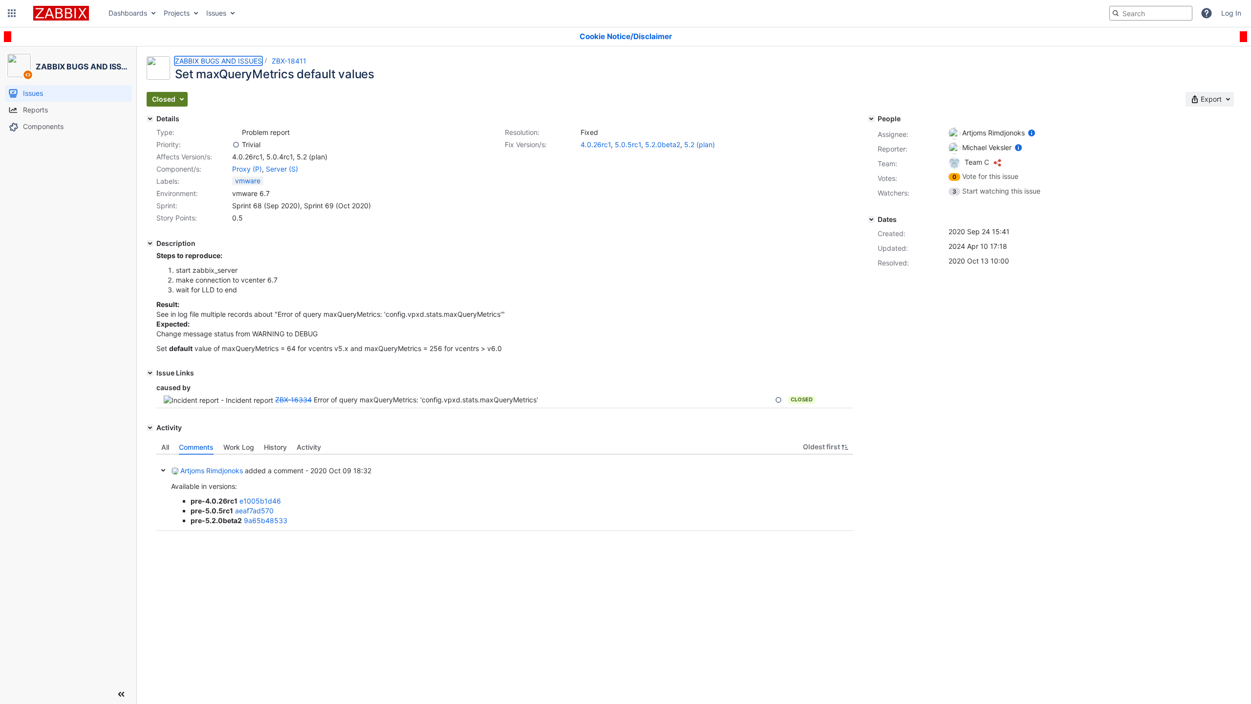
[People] (871, 118)
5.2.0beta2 (662, 144)
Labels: (167, 181)
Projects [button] (177, 13)
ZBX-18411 (289, 61)
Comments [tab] (196, 447)
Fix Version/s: (526, 144)
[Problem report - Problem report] (236, 132)
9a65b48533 (265, 520)
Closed (802, 399)
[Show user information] (1031, 133)
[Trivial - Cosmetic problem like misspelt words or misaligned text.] (236, 145)
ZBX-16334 (293, 400)
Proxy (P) (247, 169)
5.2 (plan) (699, 144)
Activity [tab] (309, 447)
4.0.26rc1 (596, 144)
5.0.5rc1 (628, 144)
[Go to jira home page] (61, 13)
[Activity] (150, 427)
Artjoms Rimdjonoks (211, 470)
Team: (887, 163)
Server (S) (282, 169)
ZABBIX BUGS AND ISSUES (218, 61)
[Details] (150, 118)
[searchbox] (1151, 13)
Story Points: (176, 218)
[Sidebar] (121, 694)
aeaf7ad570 (254, 510)
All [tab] (165, 447)
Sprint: (166, 205)
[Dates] (871, 219)
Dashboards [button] (127, 13)
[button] (12, 13)
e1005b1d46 (260, 501)
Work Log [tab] (238, 447)
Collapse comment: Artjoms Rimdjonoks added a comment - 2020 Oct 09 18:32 (163, 470)
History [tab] (275, 447)
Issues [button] (216, 13)
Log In (1231, 13)
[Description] (150, 243)
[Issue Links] (150, 373)
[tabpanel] (504, 493)
